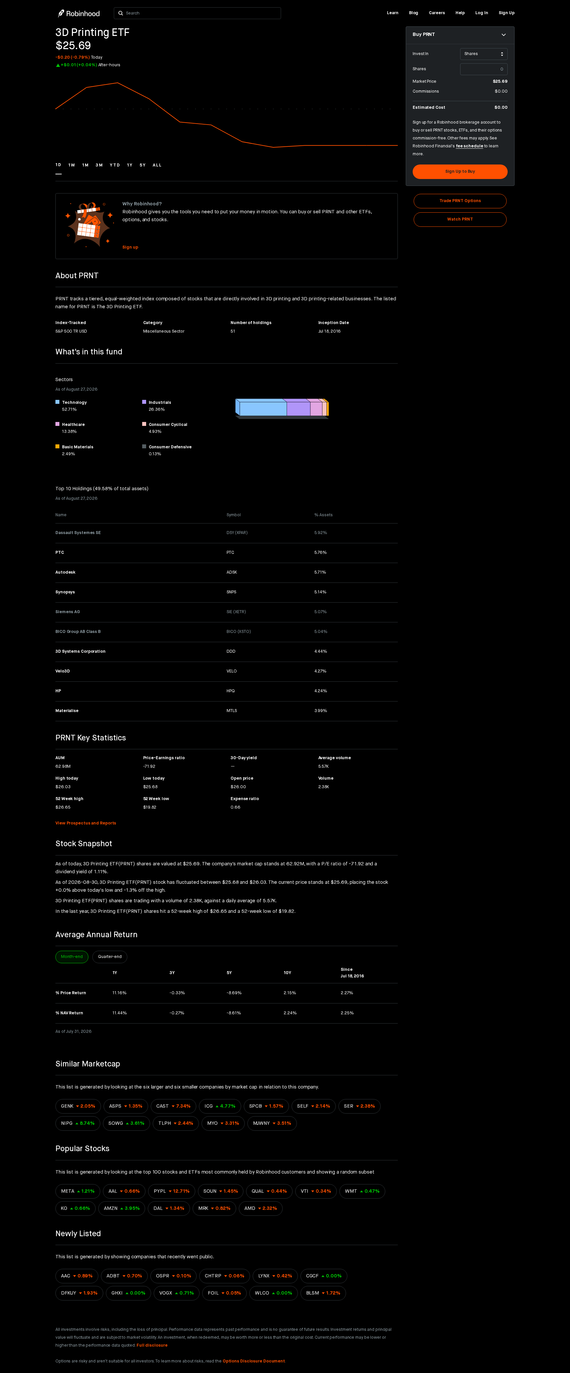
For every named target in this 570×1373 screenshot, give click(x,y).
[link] (392, 13)
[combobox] (201, 13)
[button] (58, 168)
